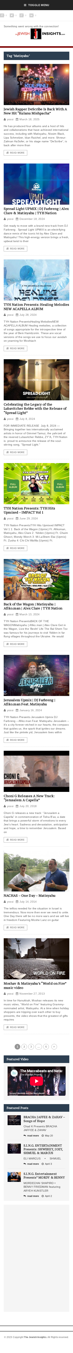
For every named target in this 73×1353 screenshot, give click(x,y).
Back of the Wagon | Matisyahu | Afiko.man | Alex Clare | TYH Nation (33, 606)
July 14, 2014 (28, 901)
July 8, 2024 (27, 418)
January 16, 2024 (30, 710)
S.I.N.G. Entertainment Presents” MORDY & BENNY (44, 1176)
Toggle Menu (38, 5)
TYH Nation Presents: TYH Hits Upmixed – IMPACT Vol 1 (29, 510)
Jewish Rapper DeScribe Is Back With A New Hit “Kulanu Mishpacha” (35, 111)
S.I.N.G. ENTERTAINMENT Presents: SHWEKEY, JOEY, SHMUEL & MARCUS (43, 1149)
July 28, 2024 (28, 314)
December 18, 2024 (32, 218)
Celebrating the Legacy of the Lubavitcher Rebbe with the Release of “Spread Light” (35, 408)
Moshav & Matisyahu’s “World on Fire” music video (35, 985)
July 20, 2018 (28, 806)
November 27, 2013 (32, 993)
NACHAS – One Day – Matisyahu (30, 895)
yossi (10, 119)
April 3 (48, 1164)
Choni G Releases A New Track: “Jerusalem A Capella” (29, 797)
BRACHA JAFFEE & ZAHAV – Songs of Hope (44, 1119)
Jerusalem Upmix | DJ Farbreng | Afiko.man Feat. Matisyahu (29, 702)
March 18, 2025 (29, 119)
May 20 (49, 1136)
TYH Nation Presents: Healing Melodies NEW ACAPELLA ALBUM (36, 306)
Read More (17, 152)
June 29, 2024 (28, 518)
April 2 (48, 1196)
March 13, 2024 (29, 614)
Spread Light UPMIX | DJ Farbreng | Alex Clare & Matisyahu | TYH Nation (36, 210)
